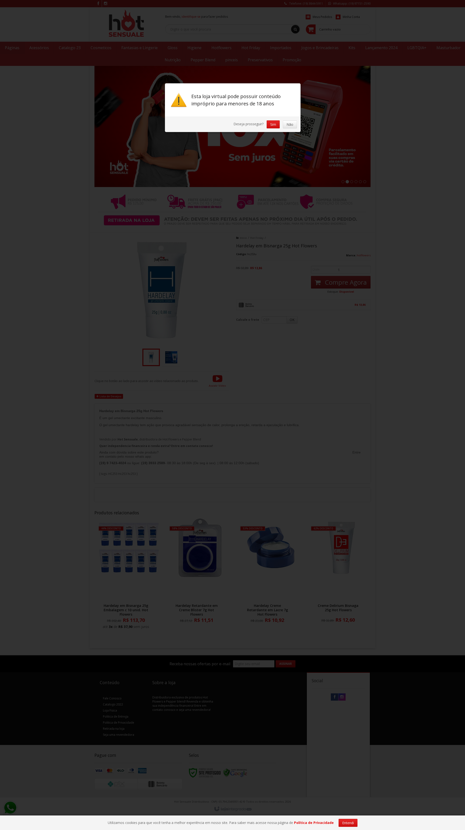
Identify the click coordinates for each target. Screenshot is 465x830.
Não (290, 124)
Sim (273, 124)
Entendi (348, 823)
